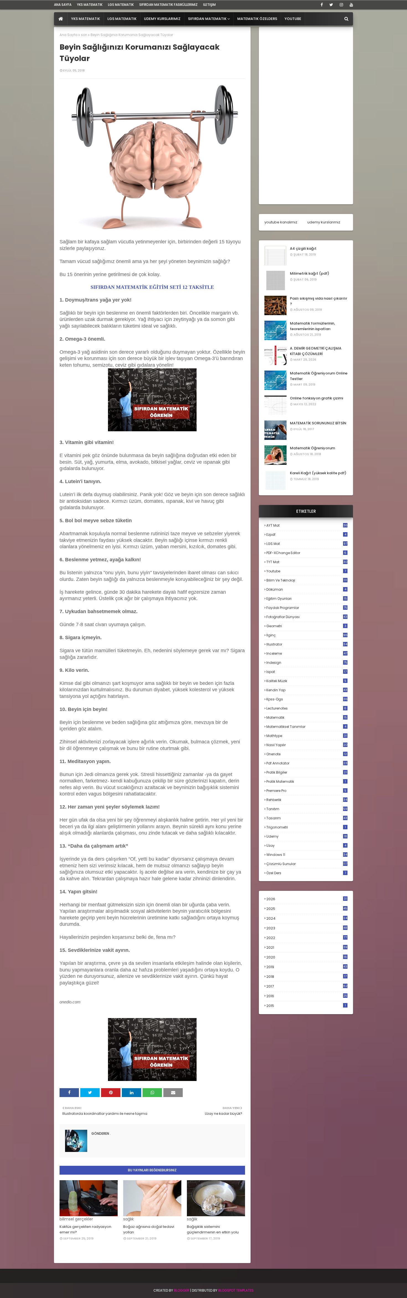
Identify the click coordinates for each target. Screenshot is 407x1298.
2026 (306, 899)
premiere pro (306, 790)
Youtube (306, 571)
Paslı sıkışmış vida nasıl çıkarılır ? (318, 301)
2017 (306, 986)
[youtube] (350, 4)
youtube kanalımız (280, 222)
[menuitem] (61, 18)
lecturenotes (306, 708)
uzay (306, 845)
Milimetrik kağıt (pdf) (309, 273)
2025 (306, 908)
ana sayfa (62, 4)
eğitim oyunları (306, 598)
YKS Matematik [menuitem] (85, 18)
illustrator (306, 644)
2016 (306, 996)
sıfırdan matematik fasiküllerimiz (168, 4)
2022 (306, 937)
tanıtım (306, 809)
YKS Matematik (89, 4)
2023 (306, 928)
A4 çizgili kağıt (303, 248)
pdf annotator (306, 763)
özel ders (306, 873)
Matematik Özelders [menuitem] (257, 18)
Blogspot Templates (236, 1290)
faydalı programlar (306, 607)
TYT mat (306, 562)
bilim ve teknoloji (306, 580)
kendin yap (306, 690)
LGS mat (306, 543)
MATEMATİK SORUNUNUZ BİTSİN (318, 423)
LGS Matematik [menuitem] (121, 18)
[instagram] (341, 4)
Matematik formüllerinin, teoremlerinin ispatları (312, 326)
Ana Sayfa (69, 34)
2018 (306, 977)
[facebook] (322, 4)
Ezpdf (306, 534)
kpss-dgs (306, 699)
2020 (306, 957)
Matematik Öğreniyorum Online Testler (318, 376)
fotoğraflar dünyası (306, 616)
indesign (306, 662)
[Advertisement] (305, 115)
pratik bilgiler (306, 772)
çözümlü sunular (306, 863)
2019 (306, 967)
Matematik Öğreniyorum (312, 448)
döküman (306, 589)
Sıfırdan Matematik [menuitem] (207, 18)
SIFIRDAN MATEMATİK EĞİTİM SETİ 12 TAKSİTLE (152, 287)
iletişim (209, 4)
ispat (306, 671)
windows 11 (306, 854)
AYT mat (306, 525)
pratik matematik (306, 781)
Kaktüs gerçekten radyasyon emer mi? (85, 1229)
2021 (306, 947)
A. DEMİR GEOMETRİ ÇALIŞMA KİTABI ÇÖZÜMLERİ (315, 351)
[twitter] (331, 4)
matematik (306, 717)
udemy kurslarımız (323, 222)
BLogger (181, 1290)
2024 (306, 918)
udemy (306, 836)
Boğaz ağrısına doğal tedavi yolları (148, 1229)
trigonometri (306, 827)
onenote (306, 754)
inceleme (306, 653)
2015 (306, 1005)
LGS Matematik (121, 4)
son (84, 34)
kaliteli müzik (306, 681)
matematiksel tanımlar (306, 726)
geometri (306, 626)
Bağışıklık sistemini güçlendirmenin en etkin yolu (213, 1229)
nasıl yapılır (306, 745)
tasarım (306, 818)
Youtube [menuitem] (293, 18)
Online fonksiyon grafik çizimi (316, 398)
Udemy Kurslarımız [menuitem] (162, 18)
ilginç (306, 635)
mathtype (306, 735)
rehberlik (306, 799)
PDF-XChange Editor (306, 552)
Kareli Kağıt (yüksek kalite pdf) (318, 473)
